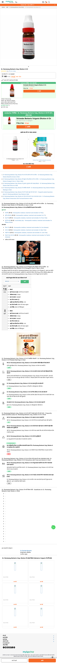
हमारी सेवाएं (5, 639)
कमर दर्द (7, 230)
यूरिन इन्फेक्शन (8, 215)
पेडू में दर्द (7, 218)
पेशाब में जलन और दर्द (9, 235)
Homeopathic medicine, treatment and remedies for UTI (30, 215)
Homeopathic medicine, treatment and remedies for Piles (28, 212)
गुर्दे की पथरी (7, 220)
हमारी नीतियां (5, 637)
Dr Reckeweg (8, 99)
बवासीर (6, 212)
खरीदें (42, 660)
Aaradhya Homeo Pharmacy (11, 103)
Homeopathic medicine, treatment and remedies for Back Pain (29, 230)
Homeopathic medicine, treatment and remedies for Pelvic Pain (30, 218)
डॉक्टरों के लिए (5, 641)
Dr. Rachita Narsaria (26, 550)
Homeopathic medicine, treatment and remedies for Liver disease (31, 227)
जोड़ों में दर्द (7, 232)
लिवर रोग (7, 227)
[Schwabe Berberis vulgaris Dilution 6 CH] (12, 91)
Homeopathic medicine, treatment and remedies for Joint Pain (30, 232)
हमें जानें (4, 635)
